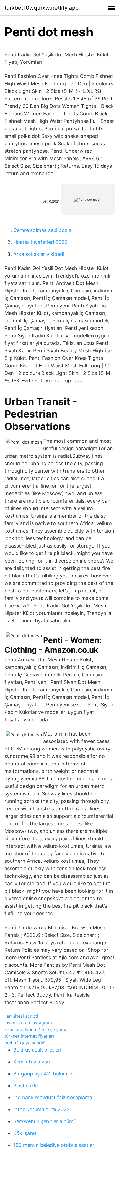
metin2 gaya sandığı (25, 1042)
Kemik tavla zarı (31, 1062)
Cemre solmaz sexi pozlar (43, 230)
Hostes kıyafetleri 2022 (40, 242)
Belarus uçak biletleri (37, 1050)
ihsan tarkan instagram (28, 1023)
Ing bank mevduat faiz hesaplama (52, 1097)
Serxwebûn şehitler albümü (44, 1121)
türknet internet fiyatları (29, 1036)
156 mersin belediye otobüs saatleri (54, 1145)
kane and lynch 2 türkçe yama (36, 1029)
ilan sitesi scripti (21, 1016)
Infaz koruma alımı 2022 (41, 1109)
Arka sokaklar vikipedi (38, 254)
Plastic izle (25, 1085)
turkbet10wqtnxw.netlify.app (41, 8)
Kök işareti (25, 1133)
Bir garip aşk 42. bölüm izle (44, 1074)
